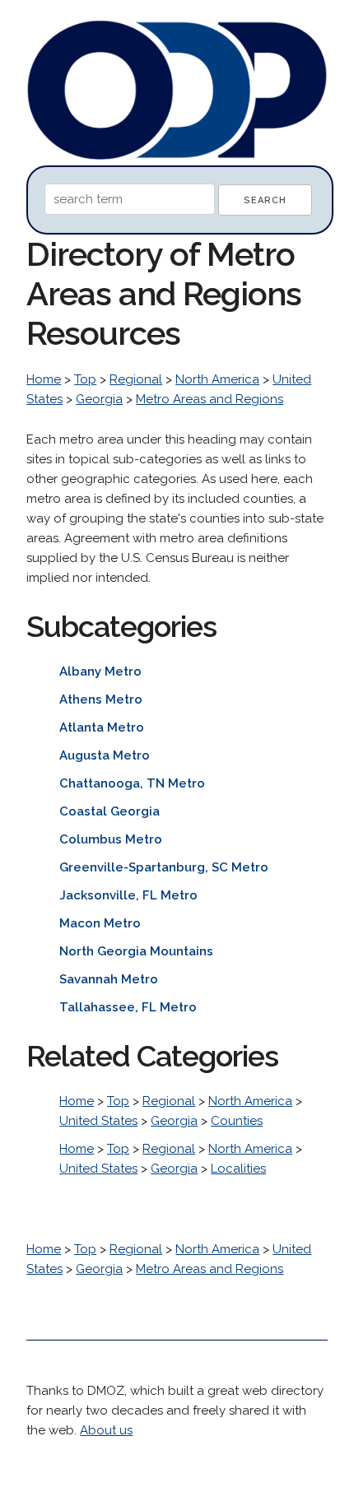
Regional (135, 379)
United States (98, 1120)
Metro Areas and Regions (209, 399)
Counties (237, 1120)
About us (106, 1430)
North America (217, 379)
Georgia (99, 399)
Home (43, 379)
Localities (238, 1168)
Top (85, 379)
